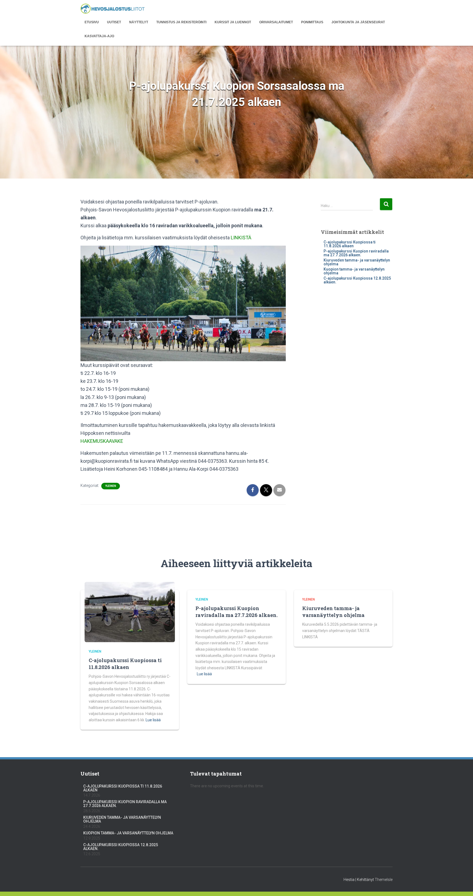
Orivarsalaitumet (276, 22)
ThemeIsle (384, 879)
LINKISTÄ (241, 237)
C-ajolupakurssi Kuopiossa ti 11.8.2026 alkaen (350, 244)
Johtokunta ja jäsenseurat (358, 22)
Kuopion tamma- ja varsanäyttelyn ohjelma (354, 271)
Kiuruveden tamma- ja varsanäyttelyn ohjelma (357, 262)
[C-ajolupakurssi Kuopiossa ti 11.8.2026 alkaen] (130, 611)
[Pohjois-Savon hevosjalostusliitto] (112, 9)
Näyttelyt (138, 22)
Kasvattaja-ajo (99, 36)
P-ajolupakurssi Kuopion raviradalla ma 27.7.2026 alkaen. (356, 253)
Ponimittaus (312, 22)
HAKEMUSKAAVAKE (101, 441)
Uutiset (114, 22)
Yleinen (110, 485)
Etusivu (92, 22)
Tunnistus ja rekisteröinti (181, 22)
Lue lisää (153, 720)
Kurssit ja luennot (233, 22)
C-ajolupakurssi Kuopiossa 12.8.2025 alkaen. (357, 280)
